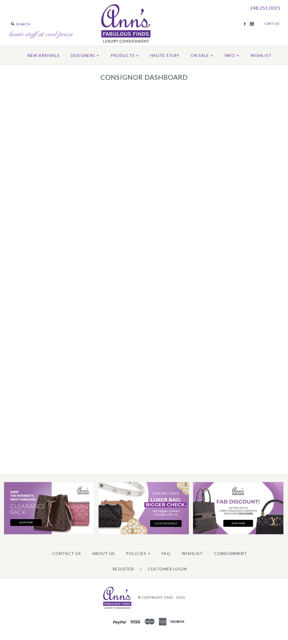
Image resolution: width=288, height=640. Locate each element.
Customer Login (167, 568)
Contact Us (66, 553)
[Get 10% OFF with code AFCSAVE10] (238, 533)
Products (125, 55)
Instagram (252, 24)
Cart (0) (272, 23)
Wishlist (261, 55)
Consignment (230, 553)
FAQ (166, 553)
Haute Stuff (164, 55)
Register (123, 568)
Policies (138, 553)
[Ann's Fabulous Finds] (125, 40)
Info (231, 55)
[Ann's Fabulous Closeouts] (49, 533)
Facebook (245, 24)
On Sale (202, 55)
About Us (103, 553)
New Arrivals (44, 55)
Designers (85, 55)
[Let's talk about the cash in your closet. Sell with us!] (143, 533)
